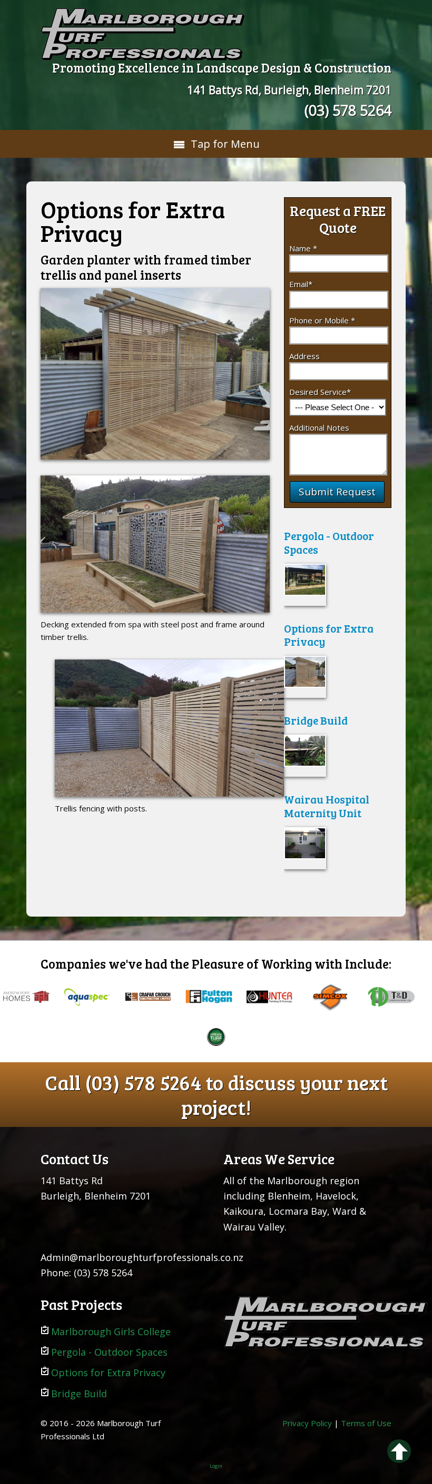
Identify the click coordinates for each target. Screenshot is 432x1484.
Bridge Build (316, 720)
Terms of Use (366, 1423)
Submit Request (337, 492)
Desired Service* (320, 392)
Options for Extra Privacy (329, 635)
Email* (300, 284)
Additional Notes (319, 427)
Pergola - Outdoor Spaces (329, 542)
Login (216, 1465)
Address (304, 356)
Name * (303, 248)
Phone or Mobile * (322, 320)
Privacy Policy (307, 1423)
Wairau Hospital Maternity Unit (326, 805)
